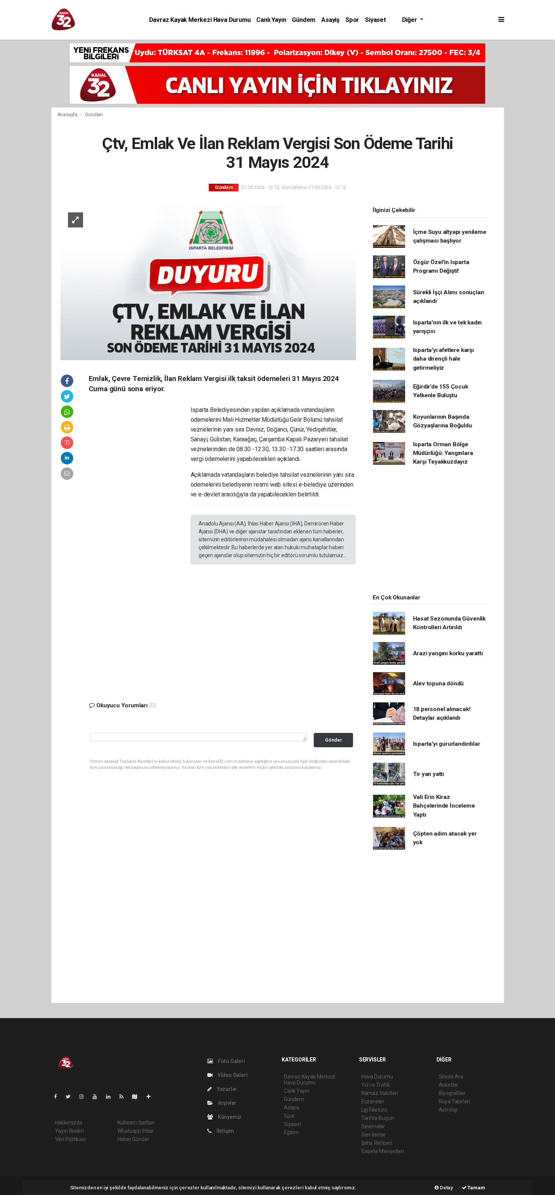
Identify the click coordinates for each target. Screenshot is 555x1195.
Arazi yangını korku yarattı (448, 653)
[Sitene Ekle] (151, 1097)
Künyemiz (229, 1117)
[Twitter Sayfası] (71, 1097)
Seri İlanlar (373, 1135)
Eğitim (291, 1132)
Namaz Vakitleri (379, 1093)
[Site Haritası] (137, 1097)
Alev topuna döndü (438, 683)
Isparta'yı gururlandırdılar (446, 743)
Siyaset (375, 19)
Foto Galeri (231, 1061)
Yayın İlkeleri (69, 1131)
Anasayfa (68, 114)
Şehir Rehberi (376, 1143)
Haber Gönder (133, 1139)
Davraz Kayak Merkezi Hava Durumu (200, 19)
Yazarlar (226, 1089)
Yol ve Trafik (375, 1085)
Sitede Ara (451, 1077)
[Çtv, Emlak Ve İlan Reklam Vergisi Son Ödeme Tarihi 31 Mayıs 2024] (208, 282)
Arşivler (226, 1103)
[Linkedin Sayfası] (111, 1097)
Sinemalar (373, 1126)
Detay (446, 1187)
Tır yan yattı (428, 774)
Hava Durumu (377, 1077)
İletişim (224, 1131)
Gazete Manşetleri (382, 1151)
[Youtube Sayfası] (97, 1097)
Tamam (476, 1187)
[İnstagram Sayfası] (84, 1097)
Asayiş (330, 19)
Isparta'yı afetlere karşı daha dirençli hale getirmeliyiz (443, 359)
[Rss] (124, 1097)
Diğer (410, 19)
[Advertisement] (531, 156)
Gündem (303, 19)
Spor (352, 19)
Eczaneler (372, 1101)
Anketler (448, 1085)
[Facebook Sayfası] (58, 1097)
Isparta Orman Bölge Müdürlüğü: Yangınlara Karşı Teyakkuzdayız (443, 453)
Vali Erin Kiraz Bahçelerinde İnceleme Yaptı (444, 806)
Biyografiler (452, 1093)
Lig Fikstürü (374, 1110)
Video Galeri (231, 1075)
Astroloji (448, 1110)
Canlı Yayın (271, 19)
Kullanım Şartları (136, 1123)
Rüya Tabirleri (454, 1101)
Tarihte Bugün (377, 1118)
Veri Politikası (70, 1139)
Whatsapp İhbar (135, 1131)
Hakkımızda (68, 1123)
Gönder (333, 740)
